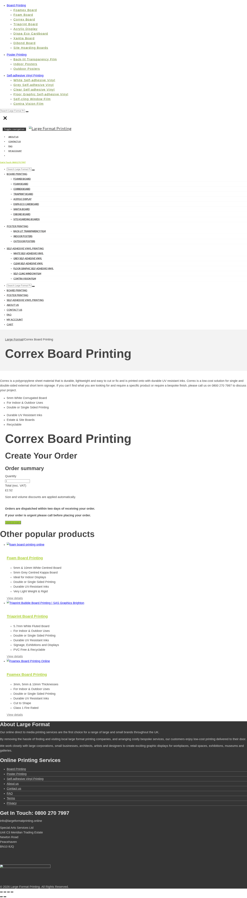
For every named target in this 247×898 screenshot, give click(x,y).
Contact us (14, 141)
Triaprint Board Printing (27, 616)
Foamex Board (25, 10)
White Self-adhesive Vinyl (34, 80)
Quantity (10, 476)
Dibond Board (24, 43)
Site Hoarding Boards (30, 47)
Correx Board (24, 19)
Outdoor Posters (26, 68)
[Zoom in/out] (1, 891)
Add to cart (13, 522)
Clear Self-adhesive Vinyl (34, 89)
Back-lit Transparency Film (35, 59)
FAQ (10, 146)
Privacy (12, 803)
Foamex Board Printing (27, 674)
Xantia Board (24, 38)
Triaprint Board (25, 24)
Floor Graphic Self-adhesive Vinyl (40, 94)
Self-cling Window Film (32, 99)
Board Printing (16, 5)
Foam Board (23, 14)
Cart (10, 324)
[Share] (8, 891)
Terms (11, 798)
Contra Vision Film (28, 103)
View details (15, 598)
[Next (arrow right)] (5, 896)
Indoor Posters (25, 64)
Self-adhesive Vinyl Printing (25, 75)
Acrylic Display (25, 29)
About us (13, 137)
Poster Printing (17, 54)
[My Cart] (7, 155)
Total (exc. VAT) (15, 485)
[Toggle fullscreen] (5, 891)
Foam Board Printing (25, 558)
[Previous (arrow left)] (1, 896)
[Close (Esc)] (12, 891)
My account (15, 151)
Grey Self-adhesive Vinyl (33, 85)
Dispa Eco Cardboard (30, 33)
